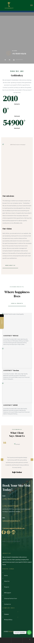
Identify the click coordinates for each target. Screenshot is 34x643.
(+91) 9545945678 (10, 498)
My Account (5, 640)
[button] (10, 265)
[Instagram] (8, 532)
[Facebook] (4, 532)
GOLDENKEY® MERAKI (10, 336)
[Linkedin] (13, 532)
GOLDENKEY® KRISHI (10, 405)
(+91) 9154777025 (10, 505)
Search (17, 640)
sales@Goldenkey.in (11, 520)
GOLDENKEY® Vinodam (11, 370)
